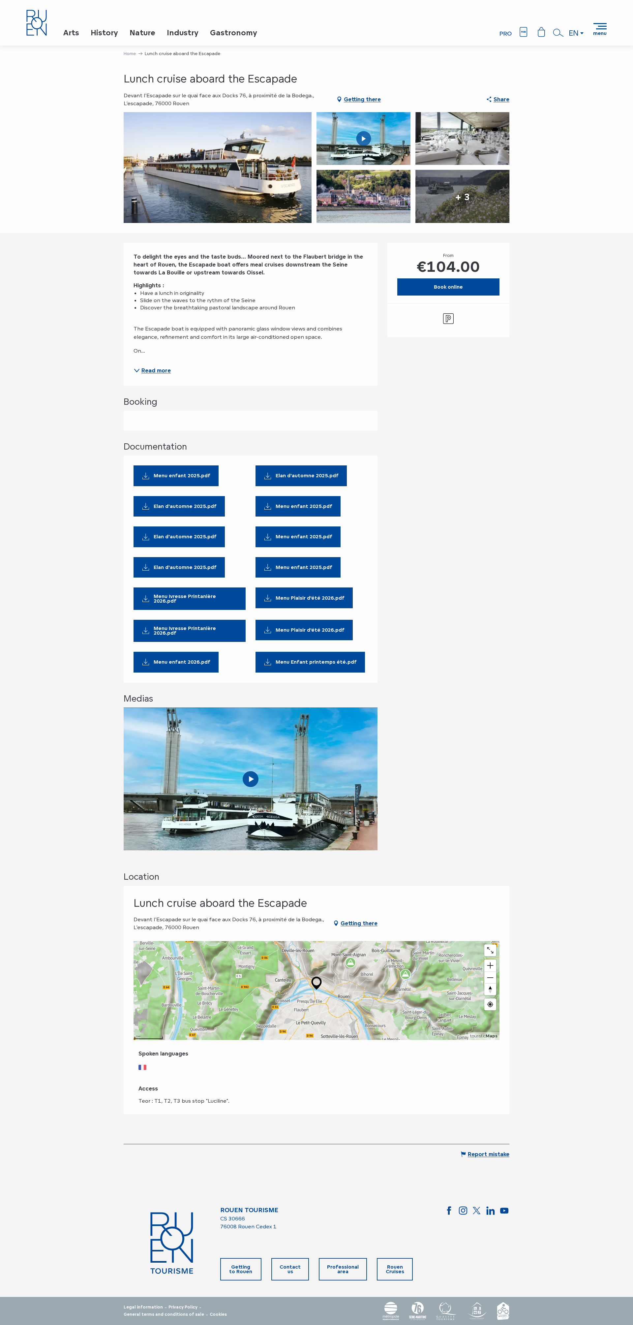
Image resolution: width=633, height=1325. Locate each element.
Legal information (143, 1307)
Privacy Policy (182, 1307)
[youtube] (250, 779)
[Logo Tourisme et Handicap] (477, 1311)
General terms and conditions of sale (164, 1314)
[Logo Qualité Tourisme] (446, 1311)
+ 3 (462, 196)
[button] (558, 32)
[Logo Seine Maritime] (417, 1311)
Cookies (218, 1314)
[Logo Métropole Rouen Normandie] (391, 1311)
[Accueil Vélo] (503, 1311)
